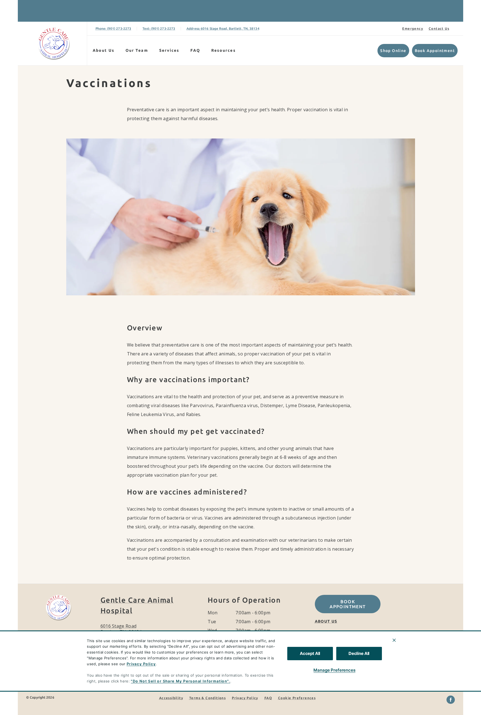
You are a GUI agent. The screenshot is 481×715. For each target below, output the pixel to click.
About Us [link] (103, 50)
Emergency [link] (412, 28)
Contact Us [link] (439, 28)
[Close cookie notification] (394, 640)
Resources (223, 50)
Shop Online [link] (393, 50)
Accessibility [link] (171, 698)
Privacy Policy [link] (245, 698)
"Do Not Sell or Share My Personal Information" (180, 681)
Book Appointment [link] (435, 50)
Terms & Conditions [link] (207, 698)
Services (169, 50)
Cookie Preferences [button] (297, 698)
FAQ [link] (195, 50)
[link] (53, 43)
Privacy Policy (141, 664)
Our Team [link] (137, 50)
